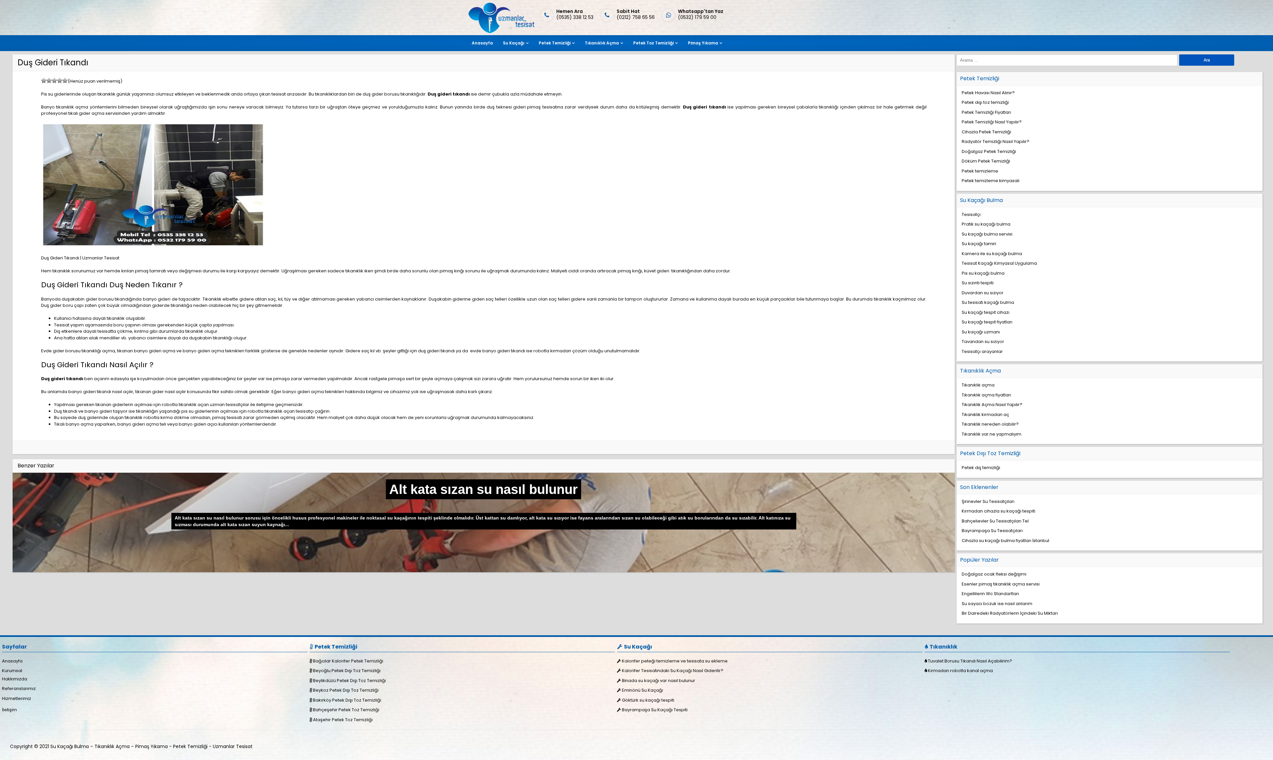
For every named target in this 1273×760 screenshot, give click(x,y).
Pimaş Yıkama (703, 43)
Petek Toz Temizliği (653, 43)
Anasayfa (482, 43)
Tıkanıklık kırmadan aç (985, 414)
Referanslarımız (19, 688)
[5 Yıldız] (65, 80)
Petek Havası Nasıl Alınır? (988, 93)
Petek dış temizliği (981, 467)
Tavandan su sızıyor (983, 341)
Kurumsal (12, 670)
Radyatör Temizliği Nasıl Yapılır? (995, 141)
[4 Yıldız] (59, 80)
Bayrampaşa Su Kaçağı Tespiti (655, 710)
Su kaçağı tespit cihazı (985, 312)
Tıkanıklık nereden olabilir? (990, 424)
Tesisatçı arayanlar (982, 351)
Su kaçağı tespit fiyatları (987, 322)
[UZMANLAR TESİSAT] (501, 32)
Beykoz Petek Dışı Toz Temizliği (346, 690)
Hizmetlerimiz (16, 698)
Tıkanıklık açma (978, 385)
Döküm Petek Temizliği (986, 161)
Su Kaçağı (513, 43)
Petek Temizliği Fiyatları (986, 112)
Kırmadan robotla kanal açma (960, 670)
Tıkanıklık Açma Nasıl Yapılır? (992, 404)
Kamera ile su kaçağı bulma (992, 253)
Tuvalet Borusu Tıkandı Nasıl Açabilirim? (970, 661)
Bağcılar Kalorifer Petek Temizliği (348, 661)
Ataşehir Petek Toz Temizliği (343, 720)
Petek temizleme (980, 171)
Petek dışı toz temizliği (985, 102)
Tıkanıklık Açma (602, 43)
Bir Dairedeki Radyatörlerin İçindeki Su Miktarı (1010, 613)
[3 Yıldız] (54, 80)
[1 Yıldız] (43, 80)
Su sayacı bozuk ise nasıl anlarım (997, 603)
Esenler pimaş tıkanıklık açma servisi (1001, 584)
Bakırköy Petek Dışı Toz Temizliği (347, 700)
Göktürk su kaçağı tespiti (648, 700)
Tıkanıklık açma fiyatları (986, 395)
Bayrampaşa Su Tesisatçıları (992, 530)
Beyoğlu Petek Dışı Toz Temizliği (347, 670)
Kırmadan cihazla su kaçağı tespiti (998, 511)
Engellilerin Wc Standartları (990, 593)
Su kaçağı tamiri (979, 244)
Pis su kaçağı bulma (983, 273)
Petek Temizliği (555, 43)
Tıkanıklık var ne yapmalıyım (991, 434)
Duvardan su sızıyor (982, 293)
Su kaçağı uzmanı (981, 332)
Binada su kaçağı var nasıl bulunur (658, 680)
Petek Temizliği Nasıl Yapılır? (992, 122)
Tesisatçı (971, 214)
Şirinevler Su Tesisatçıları (988, 501)
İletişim (9, 710)
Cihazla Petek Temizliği (986, 132)
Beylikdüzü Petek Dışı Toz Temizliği (349, 680)
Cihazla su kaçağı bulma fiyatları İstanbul (1005, 540)
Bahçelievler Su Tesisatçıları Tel (995, 521)
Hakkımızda (14, 679)
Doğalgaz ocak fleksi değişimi (994, 574)
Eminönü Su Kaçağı (642, 690)
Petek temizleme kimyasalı (990, 180)
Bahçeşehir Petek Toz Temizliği (346, 710)
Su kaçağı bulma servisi (987, 234)
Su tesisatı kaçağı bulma (988, 302)
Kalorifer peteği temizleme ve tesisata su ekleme (675, 661)
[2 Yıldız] (49, 80)
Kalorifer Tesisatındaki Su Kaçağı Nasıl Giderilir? (672, 670)
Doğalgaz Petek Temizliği (989, 151)
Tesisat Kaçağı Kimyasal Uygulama (999, 263)
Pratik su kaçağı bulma (986, 224)
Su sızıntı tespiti (978, 283)
